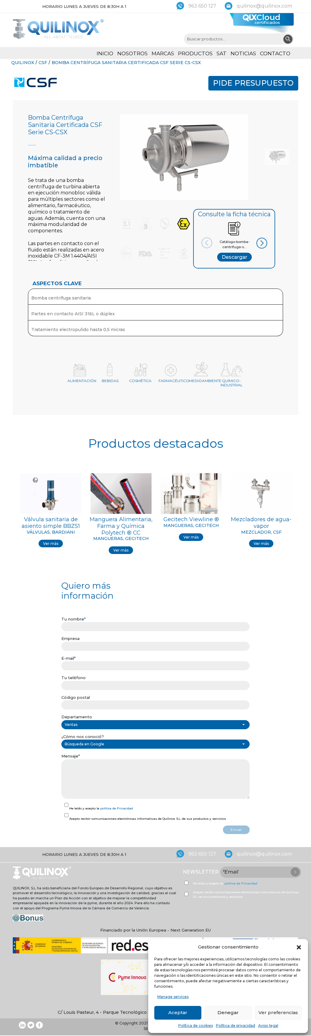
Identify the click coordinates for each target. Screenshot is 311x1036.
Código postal (75, 697)
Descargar (234, 257)
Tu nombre (73, 619)
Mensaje (70, 756)
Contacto (275, 53)
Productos (195, 53)
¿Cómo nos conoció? (82, 736)
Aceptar (177, 1012)
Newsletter (201, 872)
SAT (222, 53)
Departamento (76, 716)
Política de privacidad (235, 1025)
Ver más (50, 543)
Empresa (70, 638)
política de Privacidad (116, 808)
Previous (213, 243)
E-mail (68, 658)
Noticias (243, 53)
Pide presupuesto (253, 82)
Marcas (163, 53)
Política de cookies (195, 1025)
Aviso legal (268, 1025)
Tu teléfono (73, 677)
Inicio (105, 53)
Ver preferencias (278, 1012)
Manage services (173, 996)
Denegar (228, 1012)
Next (255, 243)
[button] (299, 947)
